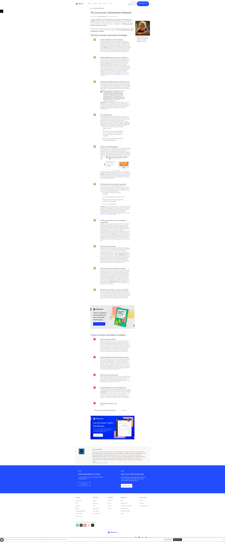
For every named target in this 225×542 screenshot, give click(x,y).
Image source (143, 41)
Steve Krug (121, 174)
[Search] (129, 5)
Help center (142, 503)
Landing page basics (125, 508)
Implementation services (144, 505)
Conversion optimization (98, 8)
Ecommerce (95, 503)
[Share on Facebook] (1, 535)
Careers (109, 505)
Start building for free (143, 3)
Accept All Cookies (177, 539)
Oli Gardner (94, 16)
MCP (76, 503)
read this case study (109, 71)
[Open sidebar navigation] (1, 11)
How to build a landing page (126, 505)
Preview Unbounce (84, 484)
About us (109, 503)
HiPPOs (109, 341)
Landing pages (78, 500)
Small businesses (96, 508)
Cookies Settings (167, 539)
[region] (112, 540)
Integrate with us (124, 503)
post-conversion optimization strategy (108, 214)
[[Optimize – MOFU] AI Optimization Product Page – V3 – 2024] (112, 439)
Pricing (100, 3)
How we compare (79, 513)
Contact (110, 3)
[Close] (223, 539)
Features (77, 508)
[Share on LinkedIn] (1, 537)
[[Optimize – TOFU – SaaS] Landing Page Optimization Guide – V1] (112, 328)
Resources (123, 497)
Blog (122, 500)
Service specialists (96, 513)
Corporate (110, 500)
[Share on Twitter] (1, 532)
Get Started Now (126, 485)
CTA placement (114, 149)
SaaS (94, 505)
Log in (133, 3)
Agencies (95, 500)
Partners (109, 508)
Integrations (78, 505)
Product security (79, 516)
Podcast (122, 513)
